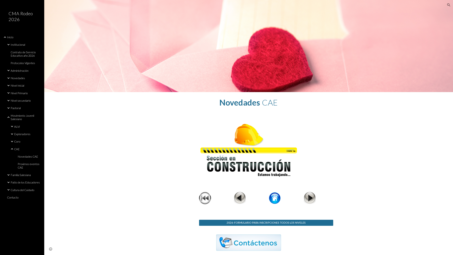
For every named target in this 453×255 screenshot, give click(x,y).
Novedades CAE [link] (28, 156)
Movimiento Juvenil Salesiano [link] (22, 117)
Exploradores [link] (22, 134)
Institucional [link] (18, 44)
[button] (449, 5)
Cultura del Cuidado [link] (22, 190)
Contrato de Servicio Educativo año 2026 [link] (23, 53)
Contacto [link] (13, 197)
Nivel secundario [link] (21, 100)
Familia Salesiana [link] (21, 175)
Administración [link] (19, 70)
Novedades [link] (18, 78)
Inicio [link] (10, 37)
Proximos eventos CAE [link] (28, 165)
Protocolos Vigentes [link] (23, 63)
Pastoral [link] (16, 108)
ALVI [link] (17, 126)
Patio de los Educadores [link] (25, 182)
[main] (248, 102)
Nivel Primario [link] (19, 93)
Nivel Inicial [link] (17, 85)
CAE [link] (17, 149)
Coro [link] (17, 141)
